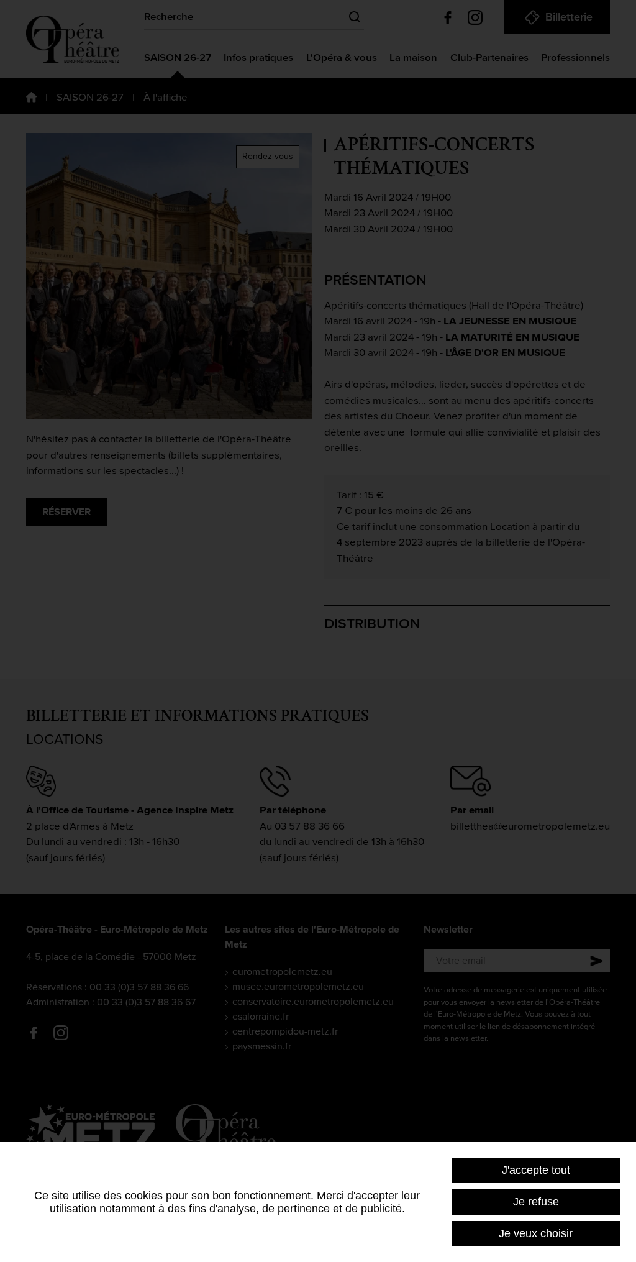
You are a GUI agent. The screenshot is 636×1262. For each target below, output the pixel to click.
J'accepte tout (536, 1170)
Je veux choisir (536, 1233)
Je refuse (536, 1202)
